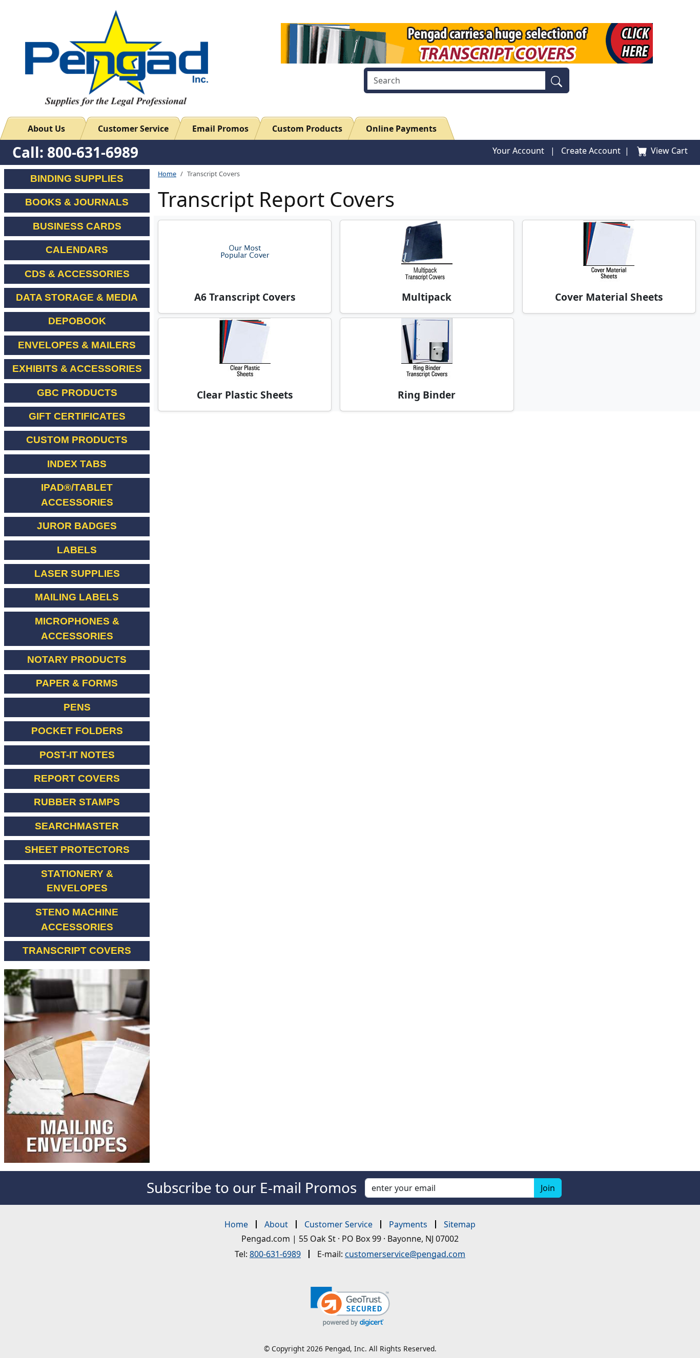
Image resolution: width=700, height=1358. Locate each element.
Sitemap (460, 1224)
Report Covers (77, 778)
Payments (408, 1224)
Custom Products (307, 128)
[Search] (558, 80)
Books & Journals (77, 202)
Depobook (77, 321)
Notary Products (77, 659)
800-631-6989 (275, 1254)
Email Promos (220, 128)
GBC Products (77, 392)
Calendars (77, 249)
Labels (77, 550)
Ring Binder (427, 395)
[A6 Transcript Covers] (244, 251)
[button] (350, 1306)
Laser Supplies (77, 573)
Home (167, 173)
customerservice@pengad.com (405, 1254)
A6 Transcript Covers (245, 297)
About (276, 1224)
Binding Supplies (76, 178)
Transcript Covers (77, 950)
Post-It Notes (77, 754)
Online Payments (401, 128)
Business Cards (77, 226)
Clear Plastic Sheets (245, 395)
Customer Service (133, 128)
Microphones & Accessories (77, 628)
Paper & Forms (77, 683)
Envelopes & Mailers (77, 345)
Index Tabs (77, 463)
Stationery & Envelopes (77, 881)
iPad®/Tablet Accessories (77, 495)
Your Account (518, 150)
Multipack (426, 297)
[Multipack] (426, 251)
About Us (46, 128)
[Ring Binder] (426, 349)
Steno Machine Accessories (76, 919)
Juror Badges (77, 525)
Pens (77, 707)
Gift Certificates (77, 416)
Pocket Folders (77, 730)
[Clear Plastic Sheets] (244, 349)
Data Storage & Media (77, 297)
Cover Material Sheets (609, 297)
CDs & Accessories (77, 273)
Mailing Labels (77, 597)
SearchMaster (77, 826)
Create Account (591, 150)
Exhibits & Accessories (77, 368)
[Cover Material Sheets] (609, 251)
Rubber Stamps (77, 802)
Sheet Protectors (77, 849)
